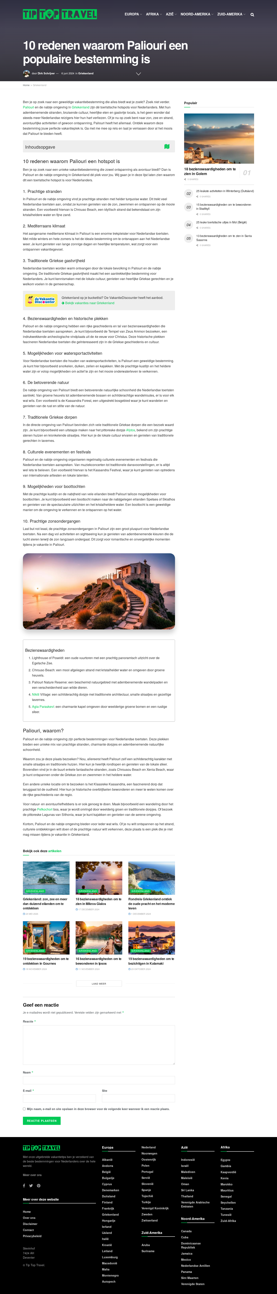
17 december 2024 (88, 909)
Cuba (184, 1237)
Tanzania (227, 1208)
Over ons (29, 1218)
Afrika (152, 14)
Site (104, 1091)
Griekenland (85, 73)
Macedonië (109, 1263)
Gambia (226, 1166)
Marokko (227, 1184)
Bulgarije (108, 1178)
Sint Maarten (190, 1278)
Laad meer (99, 983)
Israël (185, 1166)
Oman (185, 1184)
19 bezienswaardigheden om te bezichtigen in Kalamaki (151, 960)
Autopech (109, 1281)
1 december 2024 (141, 913)
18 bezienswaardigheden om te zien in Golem (210, 171)
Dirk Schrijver (46, 73)
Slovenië (148, 1184)
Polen (145, 1165)
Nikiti (35, 694)
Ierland (107, 1227)
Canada (186, 1231)
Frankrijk (108, 1208)
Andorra (107, 1166)
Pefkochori (45, 809)
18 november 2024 (36, 969)
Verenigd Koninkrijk (155, 1208)
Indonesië (188, 1160)
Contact (28, 1230)
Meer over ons (32, 1175)
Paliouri (28, 107)
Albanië (107, 1160)
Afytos (130, 430)
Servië (146, 1178)
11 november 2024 (89, 969)
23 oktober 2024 (141, 969)
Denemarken (110, 1190)
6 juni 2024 (67, 73)
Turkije (146, 1202)
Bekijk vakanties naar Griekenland (89, 303)
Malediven (188, 1172)
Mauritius (227, 1190)
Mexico (186, 1259)
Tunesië (226, 1215)
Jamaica (186, 1253)
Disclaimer (30, 1224)
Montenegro (110, 1275)
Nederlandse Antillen (195, 1266)
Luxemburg (110, 1257)
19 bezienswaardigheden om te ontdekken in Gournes (46, 960)
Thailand (187, 1196)
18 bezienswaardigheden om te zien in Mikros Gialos (98, 901)
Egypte (225, 1160)
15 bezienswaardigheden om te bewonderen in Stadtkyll (223, 206)
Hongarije (108, 1220)
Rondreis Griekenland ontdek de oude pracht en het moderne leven (151, 903)
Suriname (148, 1251)
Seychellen (228, 1202)
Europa (132, 14)
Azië (170, 14)
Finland (107, 1202)
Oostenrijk (149, 1159)
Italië (105, 1239)
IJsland (107, 1233)
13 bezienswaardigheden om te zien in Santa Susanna (224, 238)
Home (26, 85)
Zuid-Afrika (228, 1221)
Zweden (147, 1214)
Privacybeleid (32, 1236)
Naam (28, 1072)
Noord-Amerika (195, 14)
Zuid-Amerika (229, 14)
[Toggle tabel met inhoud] (168, 146)
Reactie (29, 1021)
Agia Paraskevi (43, 706)
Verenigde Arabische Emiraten (195, 1204)
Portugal (147, 1172)
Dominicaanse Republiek (191, 1245)
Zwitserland (150, 1220)
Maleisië (186, 1178)
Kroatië (107, 1245)
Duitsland (108, 1196)
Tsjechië (147, 1196)
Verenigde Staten (193, 1284)
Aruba (146, 1245)
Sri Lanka (187, 1190)
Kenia (225, 1178)
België (106, 1172)
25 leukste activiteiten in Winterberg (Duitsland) (225, 191)
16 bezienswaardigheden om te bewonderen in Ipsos (98, 960)
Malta (106, 1269)
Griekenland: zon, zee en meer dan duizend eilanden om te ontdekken (45, 903)
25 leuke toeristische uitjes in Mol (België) (221, 222)
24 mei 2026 (31, 913)
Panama (186, 1272)
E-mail (28, 1091)
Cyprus (107, 1184)
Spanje (146, 1190)
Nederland (149, 1147)
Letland (107, 1251)
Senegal (226, 1196)
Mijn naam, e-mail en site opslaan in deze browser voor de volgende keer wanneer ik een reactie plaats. (98, 1109)
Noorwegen (149, 1153)
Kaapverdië (228, 1172)
